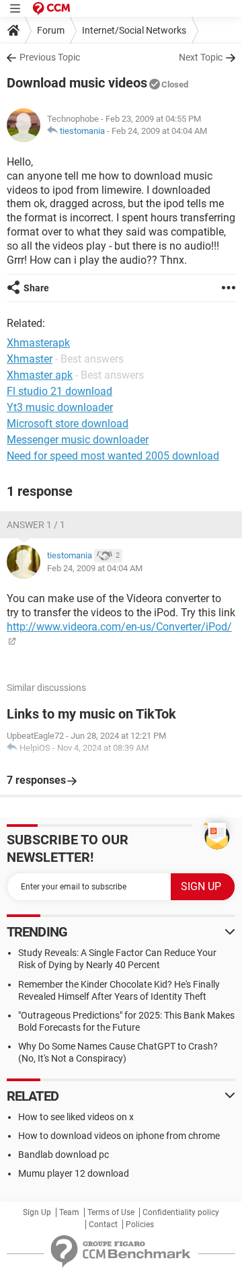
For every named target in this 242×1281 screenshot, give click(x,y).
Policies (140, 1224)
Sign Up (37, 1212)
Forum (51, 30)
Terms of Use (110, 1212)
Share (36, 288)
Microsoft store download (67, 423)
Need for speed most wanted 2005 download (113, 455)
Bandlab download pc (63, 1154)
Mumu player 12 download (73, 1173)
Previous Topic (49, 57)
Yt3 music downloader (60, 407)
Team (69, 1212)
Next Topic (201, 57)
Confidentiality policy (181, 1212)
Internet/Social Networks (134, 30)
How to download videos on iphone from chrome (119, 1135)
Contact (103, 1224)
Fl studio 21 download (59, 391)
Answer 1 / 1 (36, 524)
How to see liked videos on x (76, 1116)
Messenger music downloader (78, 439)
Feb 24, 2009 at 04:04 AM (159, 131)
